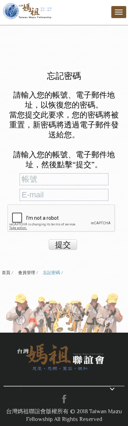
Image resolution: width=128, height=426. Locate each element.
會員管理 (26, 272)
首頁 (6, 272)
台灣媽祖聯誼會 (28, 10)
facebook (64, 399)
